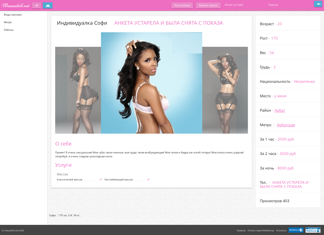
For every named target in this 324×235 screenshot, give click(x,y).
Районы (9, 29)
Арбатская (286, 124)
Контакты (281, 230)
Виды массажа (13, 14)
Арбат (280, 110)
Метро (8, 22)
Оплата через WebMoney (261, 230)
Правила (241, 230)
